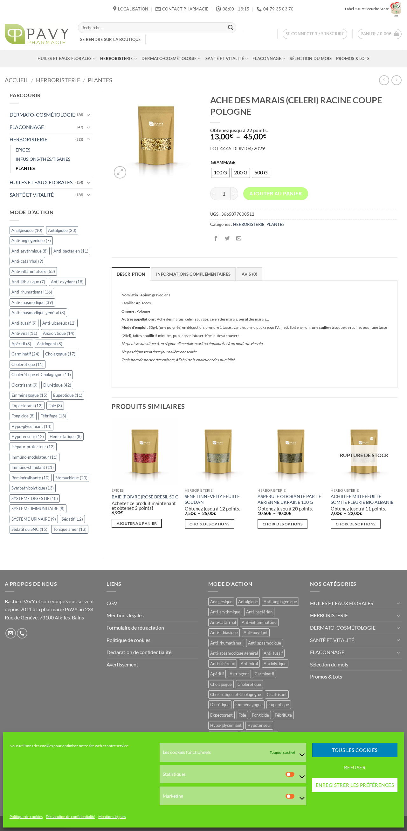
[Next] (397, 478)
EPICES (23, 149)
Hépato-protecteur (33, 446)
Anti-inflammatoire (33, 271)
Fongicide (23, 415)
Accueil (16, 80)
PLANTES (100, 80)
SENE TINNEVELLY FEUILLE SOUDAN (212, 499)
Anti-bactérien (70, 250)
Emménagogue (29, 395)
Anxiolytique (58, 333)
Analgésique (26, 230)
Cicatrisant (24, 385)
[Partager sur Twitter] (227, 238)
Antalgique (62, 230)
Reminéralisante (30, 477)
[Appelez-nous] (22, 633)
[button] (315, 34)
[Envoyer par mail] (238, 238)
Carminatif (25, 353)
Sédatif (72, 519)
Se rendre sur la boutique (110, 39)
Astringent (49, 343)
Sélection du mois (310, 58)
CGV (112, 603)
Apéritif (21, 343)
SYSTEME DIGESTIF (34, 498)
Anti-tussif (24, 323)
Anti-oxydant (67, 281)
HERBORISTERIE (116, 58)
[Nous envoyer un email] (10, 633)
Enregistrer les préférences (355, 785)
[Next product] (384, 80)
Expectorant (27, 405)
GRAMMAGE (223, 162)
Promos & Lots (352, 58)
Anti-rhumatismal (31, 291)
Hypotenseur (27, 436)
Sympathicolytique (32, 487)
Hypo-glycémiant (31, 426)
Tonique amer (69, 529)
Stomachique (71, 477)
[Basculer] (88, 114)
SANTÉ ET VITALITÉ (224, 58)
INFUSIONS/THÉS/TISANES (43, 159)
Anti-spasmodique (32, 302)
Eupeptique (67, 395)
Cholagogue (60, 353)
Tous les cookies (354, 750)
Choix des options (209, 524)
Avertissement (122, 664)
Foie (55, 405)
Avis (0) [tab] (249, 274)
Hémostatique (66, 436)
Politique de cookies (26, 816)
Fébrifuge (53, 415)
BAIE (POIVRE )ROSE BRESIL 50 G (145, 496)
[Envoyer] (230, 27)
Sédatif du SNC (29, 529)
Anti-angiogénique (31, 240)
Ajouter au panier (275, 193)
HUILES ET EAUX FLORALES (65, 58)
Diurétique (57, 385)
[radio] (220, 173)
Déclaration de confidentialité (70, 816)
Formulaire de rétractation (135, 628)
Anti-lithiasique (28, 281)
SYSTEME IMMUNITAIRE (38, 508)
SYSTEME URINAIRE (33, 519)
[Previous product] (396, 80)
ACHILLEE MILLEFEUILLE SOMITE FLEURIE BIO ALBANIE (362, 499)
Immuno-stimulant (32, 467)
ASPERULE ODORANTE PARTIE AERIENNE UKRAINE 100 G (289, 499)
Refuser (355, 768)
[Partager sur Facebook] (215, 238)
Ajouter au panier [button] (137, 523)
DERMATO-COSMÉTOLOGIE (169, 58)
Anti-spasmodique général (38, 312)
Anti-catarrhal (27, 261)
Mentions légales (112, 816)
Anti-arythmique (29, 250)
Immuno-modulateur (34, 457)
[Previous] (112, 478)
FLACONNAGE (266, 58)
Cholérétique (27, 364)
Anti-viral (24, 333)
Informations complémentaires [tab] (193, 274)
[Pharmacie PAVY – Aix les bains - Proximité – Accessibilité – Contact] (36, 34)
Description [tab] (131, 274)
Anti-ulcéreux (59, 323)
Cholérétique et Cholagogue (41, 374)
